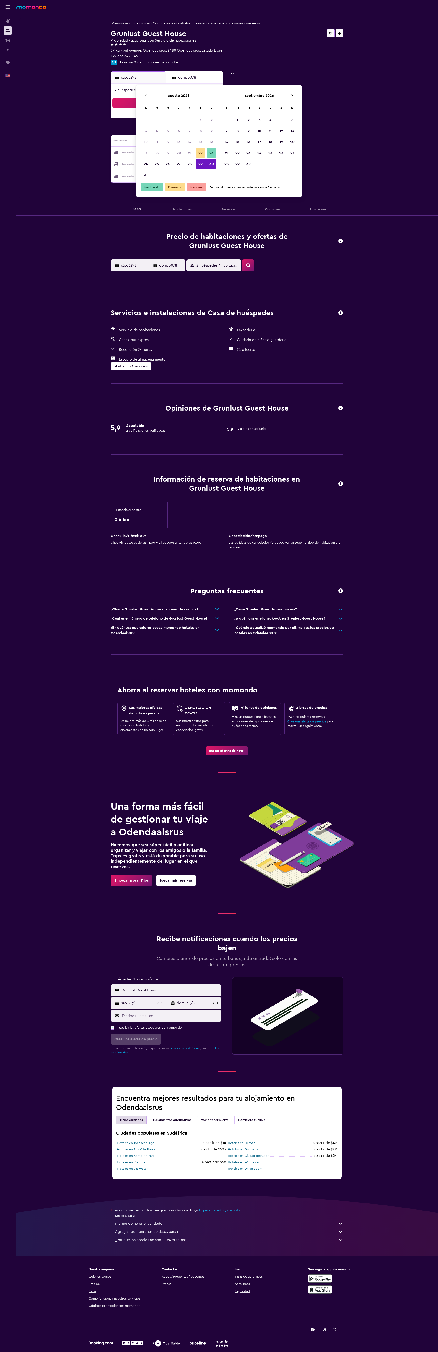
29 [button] (200, 164)
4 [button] (157, 131)
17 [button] (145, 153)
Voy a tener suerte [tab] (215, 1120)
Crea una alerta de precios (306, 721)
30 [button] (211, 164)
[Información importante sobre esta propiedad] (340, 484)
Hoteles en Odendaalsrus (211, 23)
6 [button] (179, 131)
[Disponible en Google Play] (320, 1278)
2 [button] (212, 120)
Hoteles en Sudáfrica (177, 23)
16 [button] (211, 142)
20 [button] (179, 153)
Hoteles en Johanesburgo (135, 1143)
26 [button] (168, 164)
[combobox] (170, 990)
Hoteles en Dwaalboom (245, 1168)
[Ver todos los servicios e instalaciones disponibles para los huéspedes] (340, 313)
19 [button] (167, 153)
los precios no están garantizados (220, 1210)
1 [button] (200, 120)
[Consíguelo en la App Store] (320, 1289)
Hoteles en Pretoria (131, 1162)
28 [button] (190, 164)
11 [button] (156, 142)
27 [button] (179, 164)
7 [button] (189, 131)
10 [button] (146, 142)
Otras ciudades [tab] (131, 1120)
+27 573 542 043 (124, 56)
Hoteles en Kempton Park (135, 1156)
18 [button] (157, 153)
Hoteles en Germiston (244, 1149)
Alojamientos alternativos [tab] (171, 1120)
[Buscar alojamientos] (8, 30)
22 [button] (200, 153)
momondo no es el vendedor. (139, 1223)
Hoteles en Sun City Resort (136, 1149)
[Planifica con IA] (8, 49)
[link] (227, 750)
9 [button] (212, 131)
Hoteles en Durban (241, 1143)
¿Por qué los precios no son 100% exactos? (150, 1240)
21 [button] (189, 153)
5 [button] (168, 131)
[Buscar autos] (8, 40)
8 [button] (201, 131)
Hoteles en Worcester (244, 1162)
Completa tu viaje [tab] (252, 1120)
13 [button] (178, 142)
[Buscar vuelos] (8, 21)
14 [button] (189, 142)
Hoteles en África (147, 23)
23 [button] (211, 153)
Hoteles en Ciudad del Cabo (248, 1156)
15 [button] (200, 142)
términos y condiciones (184, 1048)
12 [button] (167, 142)
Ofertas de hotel (121, 23)
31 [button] (146, 175)
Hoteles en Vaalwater (132, 1168)
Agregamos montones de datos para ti (147, 1232)
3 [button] (146, 131)
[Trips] (8, 62)
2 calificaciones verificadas (156, 62)
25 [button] (157, 164)
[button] (8, 7)
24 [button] (146, 164)
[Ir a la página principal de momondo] (31, 7)
